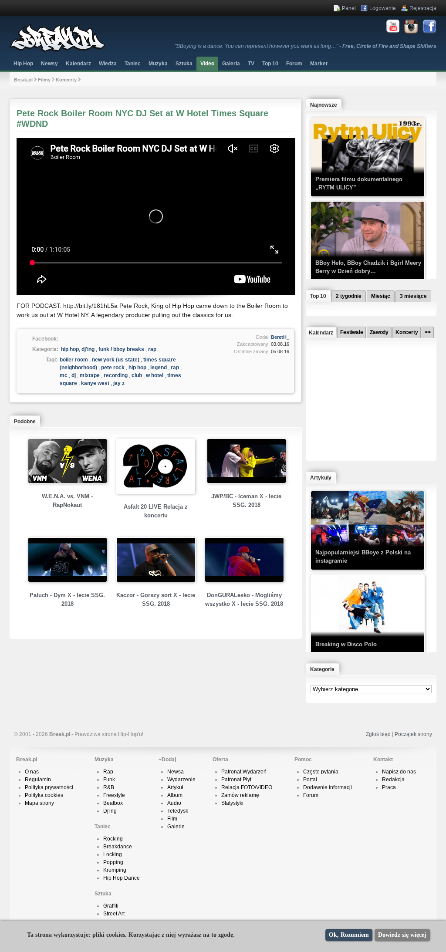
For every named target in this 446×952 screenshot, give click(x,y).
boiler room (74, 360)
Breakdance (117, 847)
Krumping (114, 870)
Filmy (44, 79)
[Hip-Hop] (57, 50)
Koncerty (66, 79)
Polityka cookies (44, 795)
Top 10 (270, 64)
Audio (174, 803)
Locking (112, 854)
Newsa (175, 772)
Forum (310, 795)
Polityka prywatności (49, 787)
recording (116, 375)
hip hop (70, 349)
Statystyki (232, 803)
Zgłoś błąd (378, 734)
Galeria (231, 64)
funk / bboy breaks (121, 349)
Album (174, 795)
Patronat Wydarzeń (244, 772)
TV (251, 64)
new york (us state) (115, 360)
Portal (310, 779)
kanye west (95, 383)
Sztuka (184, 64)
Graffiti (110, 906)
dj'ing (88, 349)
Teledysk (177, 811)
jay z (119, 383)
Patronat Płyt (236, 779)
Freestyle (114, 795)
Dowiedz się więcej (402, 935)
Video (207, 64)
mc (64, 375)
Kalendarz (78, 64)
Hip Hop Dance (121, 878)
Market (319, 64)
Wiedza (108, 64)
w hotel (154, 375)
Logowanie (382, 8)
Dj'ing (110, 811)
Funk (109, 779)
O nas (32, 772)
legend (158, 368)
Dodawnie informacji (327, 787)
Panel (349, 8)
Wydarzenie (181, 779)
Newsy (49, 64)
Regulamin (38, 779)
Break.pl (23, 79)
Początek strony (413, 734)
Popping (113, 862)
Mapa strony (39, 803)
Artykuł (175, 787)
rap (152, 349)
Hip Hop (23, 64)
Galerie (176, 827)
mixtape (90, 375)
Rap (108, 772)
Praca (389, 787)
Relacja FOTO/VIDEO (246, 787)
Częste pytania (320, 772)
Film (172, 819)
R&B (108, 787)
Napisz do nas (399, 772)
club (137, 375)
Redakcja (393, 779)
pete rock (113, 368)
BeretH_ (280, 337)
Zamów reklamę (240, 795)
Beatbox (113, 803)
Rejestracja (422, 8)
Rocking (113, 839)
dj (73, 375)
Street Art (114, 914)
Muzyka (158, 64)
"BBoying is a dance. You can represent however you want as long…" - (305, 46)
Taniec (133, 64)
